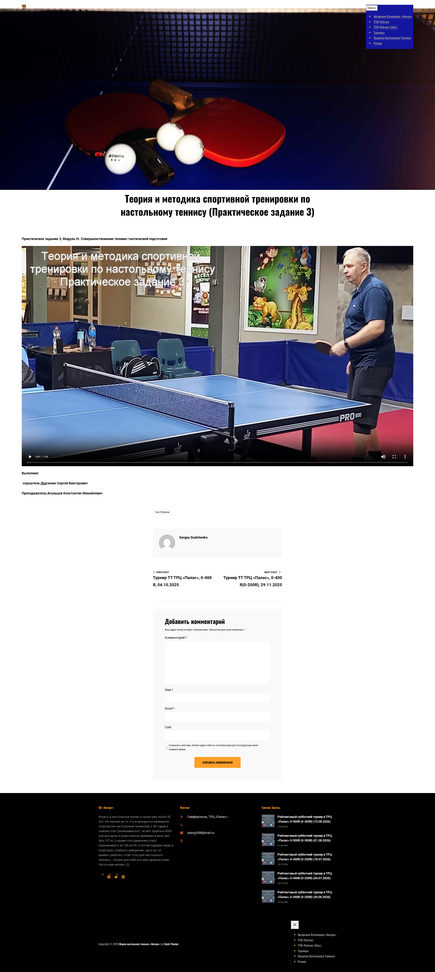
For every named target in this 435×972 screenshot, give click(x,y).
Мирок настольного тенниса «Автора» (139, 944)
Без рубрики (162, 512)
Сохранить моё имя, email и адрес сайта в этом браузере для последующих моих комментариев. (213, 747)
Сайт (168, 727)
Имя (169, 690)
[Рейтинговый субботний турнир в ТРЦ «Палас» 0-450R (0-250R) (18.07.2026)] (268, 859)
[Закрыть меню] (295, 925)
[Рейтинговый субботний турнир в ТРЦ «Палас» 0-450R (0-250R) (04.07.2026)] (268, 878)
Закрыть (372, 8)
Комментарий (176, 637)
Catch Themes (171, 944)
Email (169, 708)
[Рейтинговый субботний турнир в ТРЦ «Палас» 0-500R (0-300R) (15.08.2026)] (268, 821)
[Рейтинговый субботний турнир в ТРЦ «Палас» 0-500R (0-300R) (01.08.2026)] (268, 840)
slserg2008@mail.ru (200, 833)
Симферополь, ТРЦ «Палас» (207, 817)
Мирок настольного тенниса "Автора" (50, 6)
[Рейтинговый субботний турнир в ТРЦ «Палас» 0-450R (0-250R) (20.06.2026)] (268, 897)
